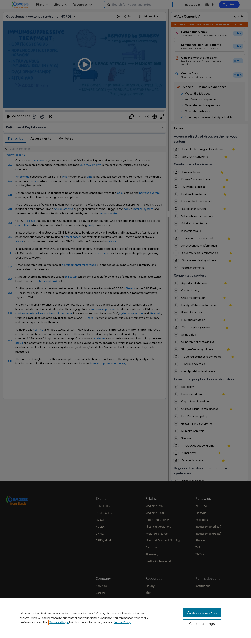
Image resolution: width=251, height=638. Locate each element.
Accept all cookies (202, 612)
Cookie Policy (122, 622)
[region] (125, 618)
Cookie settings (59, 622)
